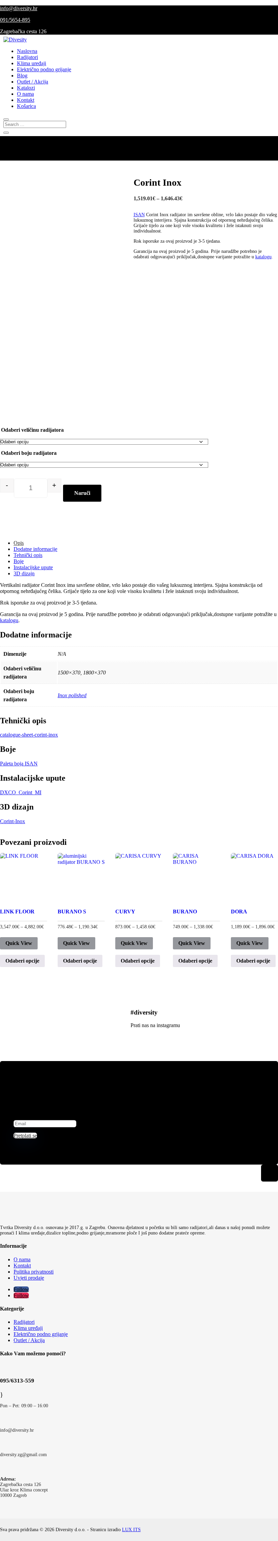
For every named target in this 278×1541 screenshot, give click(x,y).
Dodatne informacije (35, 549)
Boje (19, 561)
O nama (25, 94)
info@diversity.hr (18, 8)
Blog (22, 75)
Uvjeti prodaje (29, 1278)
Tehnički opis (28, 555)
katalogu (263, 256)
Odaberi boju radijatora (29, 453)
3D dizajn (24, 573)
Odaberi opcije (22, 961)
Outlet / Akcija (32, 82)
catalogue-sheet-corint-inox (29, 735)
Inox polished (72, 695)
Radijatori (27, 57)
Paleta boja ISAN (19, 763)
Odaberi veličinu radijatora (32, 430)
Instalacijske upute (33, 567)
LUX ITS (131, 1529)
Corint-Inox (12, 821)
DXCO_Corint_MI (20, 792)
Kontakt (25, 100)
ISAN (139, 214)
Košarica (26, 106)
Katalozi (26, 88)
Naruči (82, 493)
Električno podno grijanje (44, 69)
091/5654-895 (15, 20)
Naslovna (27, 51)
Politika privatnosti (34, 1272)
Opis (19, 543)
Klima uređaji (31, 63)
